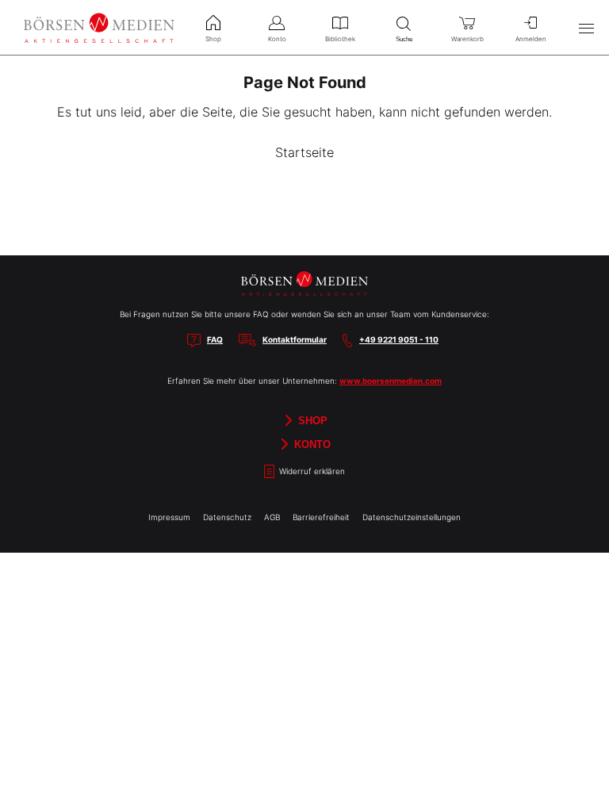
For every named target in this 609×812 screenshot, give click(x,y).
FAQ (215, 339)
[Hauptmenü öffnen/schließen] (586, 28)
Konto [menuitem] (277, 39)
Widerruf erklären (311, 472)
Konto (311, 444)
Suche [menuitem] (404, 39)
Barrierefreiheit (321, 517)
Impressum (169, 517)
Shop (311, 421)
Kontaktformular (294, 339)
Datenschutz (227, 517)
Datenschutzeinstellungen (411, 517)
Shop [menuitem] (213, 39)
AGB (272, 517)
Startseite (304, 152)
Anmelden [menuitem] (530, 39)
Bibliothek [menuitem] (340, 39)
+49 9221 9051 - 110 (399, 339)
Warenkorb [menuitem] (467, 39)
